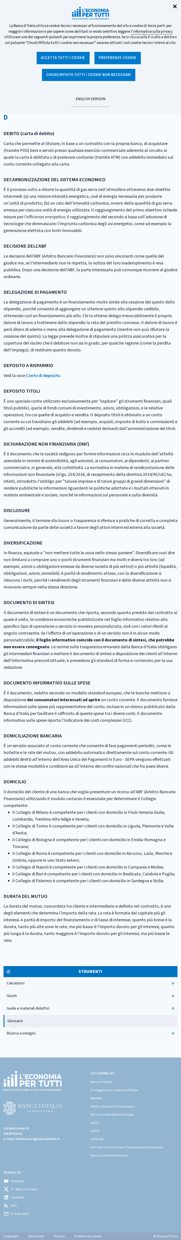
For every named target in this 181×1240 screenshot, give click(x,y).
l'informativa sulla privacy (151, 31)
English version (90, 101)
